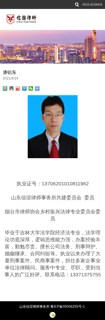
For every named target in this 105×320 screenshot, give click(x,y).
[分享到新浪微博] (18, 88)
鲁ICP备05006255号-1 (68, 307)
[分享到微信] (31, 88)
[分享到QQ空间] (5, 88)
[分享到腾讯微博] (24, 88)
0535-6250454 (92, 4)
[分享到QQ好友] (11, 88)
